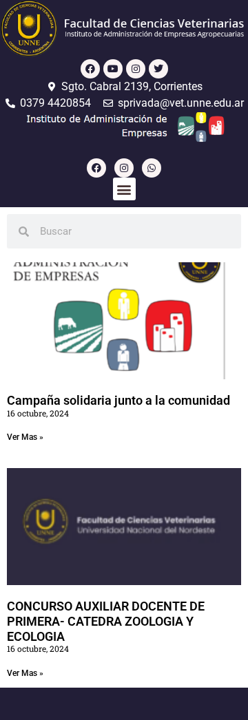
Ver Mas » (25, 437)
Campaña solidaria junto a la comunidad (118, 400)
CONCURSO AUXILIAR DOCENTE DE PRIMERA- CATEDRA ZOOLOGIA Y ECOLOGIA (106, 621)
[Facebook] (90, 68)
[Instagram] (135, 68)
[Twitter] (158, 68)
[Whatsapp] (151, 168)
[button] (124, 189)
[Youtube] (113, 68)
